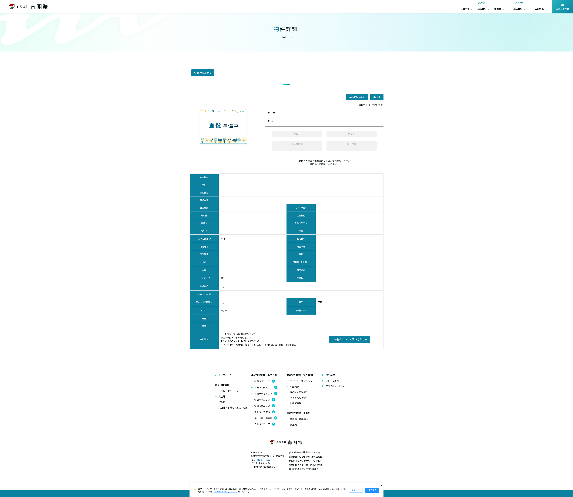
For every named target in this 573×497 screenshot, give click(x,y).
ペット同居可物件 (299, 397)
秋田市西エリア (262, 405)
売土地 (221, 396)
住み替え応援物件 (299, 392)
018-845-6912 (263, 459)
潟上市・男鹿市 (262, 411)
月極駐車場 (295, 403)
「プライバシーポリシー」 (225, 491)
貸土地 (293, 424)
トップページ (225, 375)
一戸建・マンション (228, 390)
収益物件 (222, 402)
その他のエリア (262, 424)
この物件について (349, 339)
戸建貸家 (294, 386)
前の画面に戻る (203, 72)
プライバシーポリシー (336, 386)
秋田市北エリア (262, 381)
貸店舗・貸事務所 (299, 419)
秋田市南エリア (262, 399)
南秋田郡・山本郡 (263, 418)
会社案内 (330, 375)
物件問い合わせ (358, 97)
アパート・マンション (301, 380)
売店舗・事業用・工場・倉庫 (233, 407)
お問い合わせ (332, 380)
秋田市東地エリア (263, 393)
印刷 (377, 97)
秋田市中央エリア (263, 387)
